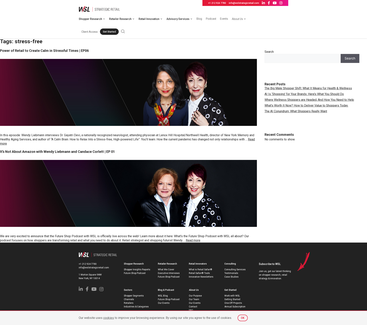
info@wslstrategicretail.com (244, 3)
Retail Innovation (149, 18)
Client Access (89, 31)
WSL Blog (163, 295)
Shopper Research (90, 18)
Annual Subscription (234, 306)
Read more (193, 240)
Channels (129, 299)
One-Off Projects (233, 303)
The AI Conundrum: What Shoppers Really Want (296, 111)
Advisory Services (177, 18)
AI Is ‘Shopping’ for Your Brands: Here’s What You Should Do (304, 94)
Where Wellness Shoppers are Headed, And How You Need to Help (309, 100)
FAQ (191, 310)
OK (242, 317)
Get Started (109, 31)
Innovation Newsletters (201, 276)
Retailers (128, 303)
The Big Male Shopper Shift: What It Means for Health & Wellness (308, 88)
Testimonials (231, 273)
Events (224, 18)
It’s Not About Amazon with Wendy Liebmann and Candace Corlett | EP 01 (57, 152)
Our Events (164, 303)
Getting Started (232, 299)
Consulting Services (235, 269)
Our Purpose (195, 295)
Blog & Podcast (166, 290)
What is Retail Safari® (200, 269)
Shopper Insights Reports (137, 269)
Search (269, 52)
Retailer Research (120, 18)
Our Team (194, 299)
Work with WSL (232, 295)
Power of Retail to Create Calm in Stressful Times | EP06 (44, 51)
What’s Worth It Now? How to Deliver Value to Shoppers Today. (306, 105)
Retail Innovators (198, 263)
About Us (237, 18)
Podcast (211, 18)
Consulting (230, 263)
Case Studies (231, 276)
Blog (199, 18)
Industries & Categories (136, 306)
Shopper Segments (134, 295)
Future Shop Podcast (135, 273)
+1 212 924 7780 (217, 3)
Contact (193, 306)
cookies (108, 318)
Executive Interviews (169, 273)
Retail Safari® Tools (199, 273)
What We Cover (166, 269)
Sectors (128, 290)
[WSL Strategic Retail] (99, 9)
